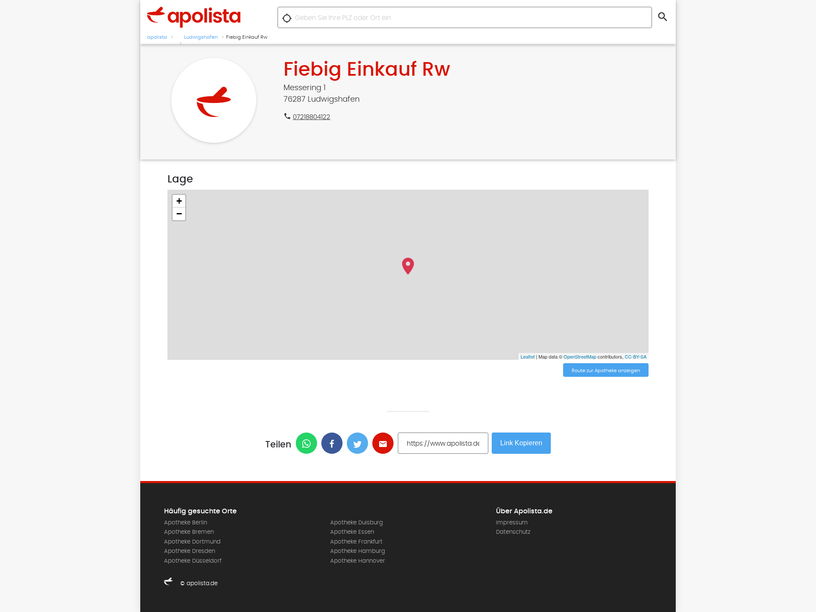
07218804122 (311, 117)
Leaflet (528, 356)
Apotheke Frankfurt (356, 542)
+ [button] (179, 201)
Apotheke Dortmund (192, 542)
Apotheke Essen (352, 532)
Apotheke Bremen (189, 532)
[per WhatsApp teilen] (308, 443)
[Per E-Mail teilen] (385, 443)
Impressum (512, 523)
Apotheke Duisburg (356, 523)
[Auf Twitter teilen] (359, 443)
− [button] (179, 213)
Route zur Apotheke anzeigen (606, 370)
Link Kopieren (521, 443)
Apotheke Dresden (189, 551)
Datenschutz (513, 532)
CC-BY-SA (635, 356)
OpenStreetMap (580, 356)
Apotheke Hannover (357, 561)
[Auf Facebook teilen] (334, 443)
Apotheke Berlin (185, 523)
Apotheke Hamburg (357, 551)
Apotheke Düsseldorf (192, 561)
